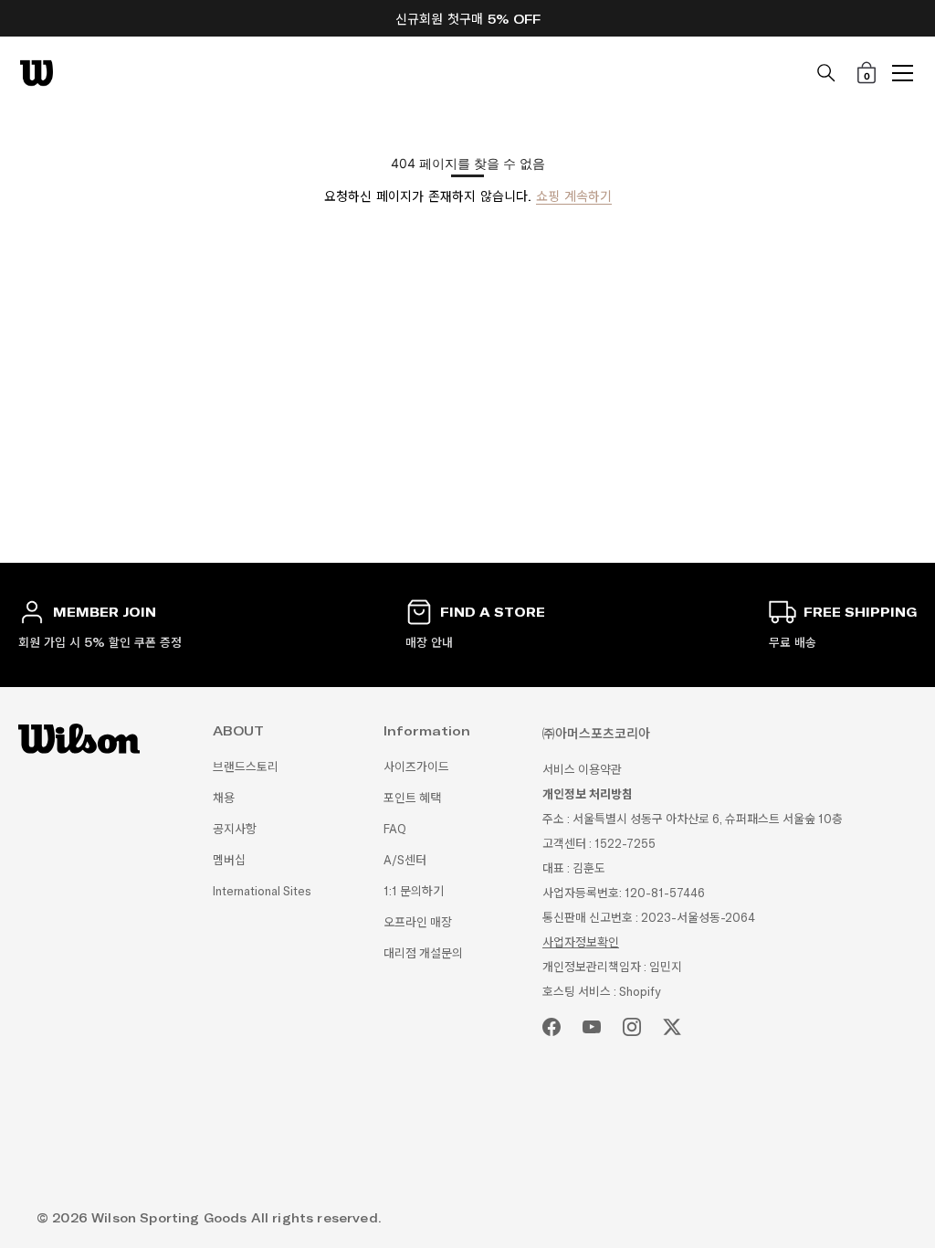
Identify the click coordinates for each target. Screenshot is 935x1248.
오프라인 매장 (417, 922)
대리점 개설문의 (423, 953)
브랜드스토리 (245, 767)
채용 (224, 798)
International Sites (262, 891)
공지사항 (235, 829)
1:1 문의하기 (413, 891)
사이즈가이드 (416, 767)
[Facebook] (551, 1027)
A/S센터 (404, 860)
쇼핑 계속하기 (574, 196)
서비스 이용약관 (582, 770)
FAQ (394, 829)
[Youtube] (592, 1027)
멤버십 (229, 860)
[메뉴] (903, 73)
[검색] (826, 73)
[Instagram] (632, 1027)
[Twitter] (672, 1027)
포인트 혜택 (412, 798)
